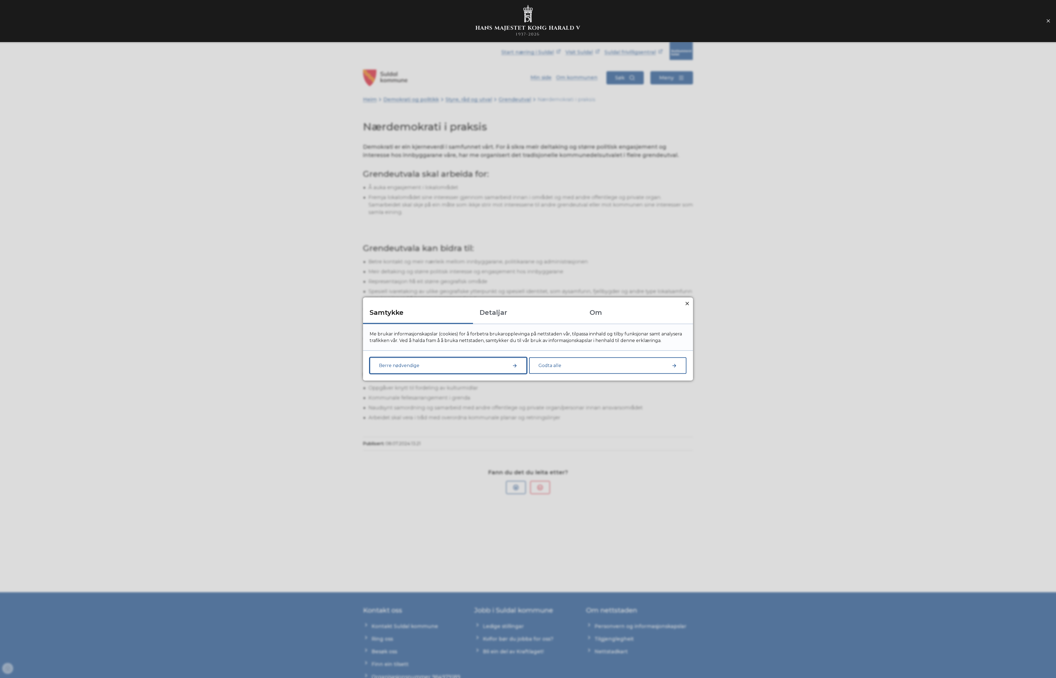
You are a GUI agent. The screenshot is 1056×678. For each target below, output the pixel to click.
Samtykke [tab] (386, 312)
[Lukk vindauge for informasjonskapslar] (687, 303)
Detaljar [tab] (493, 312)
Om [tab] (596, 312)
